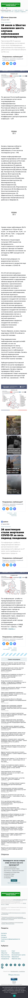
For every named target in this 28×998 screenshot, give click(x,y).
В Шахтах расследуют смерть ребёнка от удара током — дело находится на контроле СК (13, 835)
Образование (15, 953)
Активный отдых (9, 876)
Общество (4, 953)
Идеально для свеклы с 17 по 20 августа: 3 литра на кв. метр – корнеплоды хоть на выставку (13, 760)
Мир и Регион (5, 955)
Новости (3, 951)
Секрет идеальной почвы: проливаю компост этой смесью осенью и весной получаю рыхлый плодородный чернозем (13, 721)
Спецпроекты (5, 958)
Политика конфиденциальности (10, 939)
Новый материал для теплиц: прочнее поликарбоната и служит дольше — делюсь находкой (12, 669)
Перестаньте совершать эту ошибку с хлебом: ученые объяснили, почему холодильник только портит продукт (12, 828)
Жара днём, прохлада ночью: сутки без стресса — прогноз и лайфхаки (12, 778)
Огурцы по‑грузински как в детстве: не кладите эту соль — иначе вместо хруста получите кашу (13, 796)
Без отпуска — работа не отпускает (14, 870)
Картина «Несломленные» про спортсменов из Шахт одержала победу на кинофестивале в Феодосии (14, 809)
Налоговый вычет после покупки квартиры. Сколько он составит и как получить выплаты (12, 773)
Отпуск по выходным (10, 867)
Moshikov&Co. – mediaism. (18, 971)
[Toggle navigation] (2, 8)
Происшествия (5, 956)
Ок (14, 995)
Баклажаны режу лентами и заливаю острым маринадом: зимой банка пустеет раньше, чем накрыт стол (13, 790)
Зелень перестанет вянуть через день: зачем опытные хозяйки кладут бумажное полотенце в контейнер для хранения (13, 822)
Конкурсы (4, 937)
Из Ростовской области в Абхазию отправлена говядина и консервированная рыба (13, 700)
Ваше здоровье (6, 22)
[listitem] (3, 63)
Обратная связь (16, 958)
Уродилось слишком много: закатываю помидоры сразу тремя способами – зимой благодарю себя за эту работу (14, 740)
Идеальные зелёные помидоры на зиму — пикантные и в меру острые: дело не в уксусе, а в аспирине (13, 815)
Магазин (3, 935)
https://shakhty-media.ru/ (20, 899)
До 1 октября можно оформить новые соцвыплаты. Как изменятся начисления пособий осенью (13, 728)
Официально (15, 956)
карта (15, 513)
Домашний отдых (9, 874)
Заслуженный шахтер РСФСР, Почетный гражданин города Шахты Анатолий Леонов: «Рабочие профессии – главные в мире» (13, 842)
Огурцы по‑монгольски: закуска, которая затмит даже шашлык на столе (13, 688)
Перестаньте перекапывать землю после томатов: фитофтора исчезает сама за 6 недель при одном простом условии (13, 734)
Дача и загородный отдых (11, 868)
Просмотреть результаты (14, 882)
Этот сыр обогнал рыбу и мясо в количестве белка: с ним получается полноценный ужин (12, 803)
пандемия (14, 649)
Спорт (13, 951)
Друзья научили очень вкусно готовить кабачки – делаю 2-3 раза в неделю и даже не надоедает (14, 753)
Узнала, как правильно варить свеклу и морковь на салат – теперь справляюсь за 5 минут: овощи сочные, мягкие (13, 766)
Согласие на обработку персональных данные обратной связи (12, 923)
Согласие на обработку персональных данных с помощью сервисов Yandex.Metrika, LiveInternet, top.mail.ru (13, 918)
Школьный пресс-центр (18, 955)
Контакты (4, 933)
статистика (14, 515)
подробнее (10, 989)
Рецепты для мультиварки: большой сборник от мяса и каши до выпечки (12, 848)
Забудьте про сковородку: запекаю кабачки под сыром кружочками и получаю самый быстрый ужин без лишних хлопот (14, 707)
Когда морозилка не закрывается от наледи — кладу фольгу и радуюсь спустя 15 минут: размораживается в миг (13, 682)
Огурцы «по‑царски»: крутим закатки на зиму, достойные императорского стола (13, 663)
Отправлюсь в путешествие (11, 872)
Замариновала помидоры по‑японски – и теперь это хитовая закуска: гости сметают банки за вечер (13, 676)
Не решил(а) (7, 877)
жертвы (10, 647)
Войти (3, 941)
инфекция (9, 513)
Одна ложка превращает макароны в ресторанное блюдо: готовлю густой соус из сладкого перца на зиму (13, 694)
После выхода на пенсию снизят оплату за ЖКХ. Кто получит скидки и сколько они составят (13, 747)
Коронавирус (13, 514)
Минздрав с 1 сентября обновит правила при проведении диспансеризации (13, 783)
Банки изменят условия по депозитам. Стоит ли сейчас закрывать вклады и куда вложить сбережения (13, 715)
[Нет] (26, 992)
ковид (15, 647)
